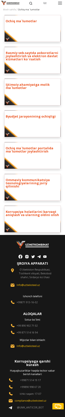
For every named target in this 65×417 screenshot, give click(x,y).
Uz (45, 3)
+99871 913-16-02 (27, 302)
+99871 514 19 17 (30, 380)
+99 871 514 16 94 (27, 332)
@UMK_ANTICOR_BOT (30, 407)
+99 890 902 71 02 (27, 325)
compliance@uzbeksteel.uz (30, 400)
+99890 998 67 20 (30, 387)
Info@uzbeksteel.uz (28, 285)
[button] (58, 406)
